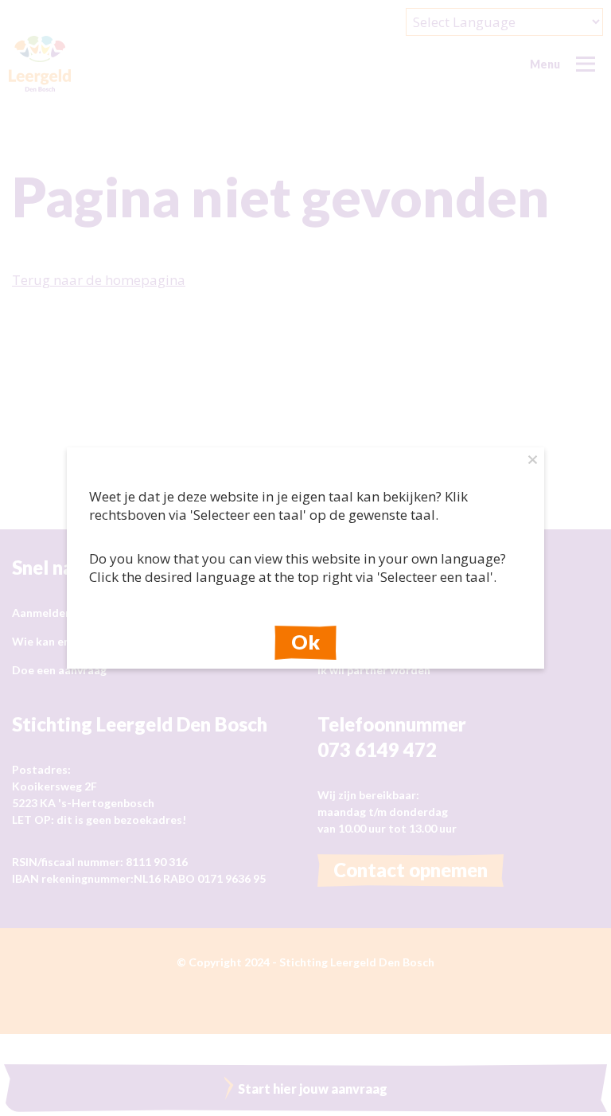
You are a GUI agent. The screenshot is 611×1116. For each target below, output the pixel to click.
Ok (305, 642)
